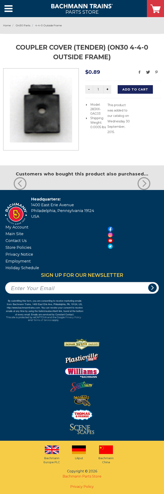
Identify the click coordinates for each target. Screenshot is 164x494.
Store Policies (18, 247)
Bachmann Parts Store (82, 476)
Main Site (14, 233)
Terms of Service (42, 320)
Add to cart (135, 89)
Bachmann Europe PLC (52, 460)
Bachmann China (106, 460)
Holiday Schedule (22, 268)
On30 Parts (23, 25)
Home (7, 25)
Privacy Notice (19, 254)
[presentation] (20, 183)
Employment (18, 261)
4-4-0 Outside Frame (48, 25)
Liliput (79, 458)
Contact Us (16, 240)
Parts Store (82, 12)
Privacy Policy (73, 317)
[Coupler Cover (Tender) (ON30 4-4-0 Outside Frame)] (41, 108)
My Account (17, 227)
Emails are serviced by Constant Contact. (52, 314)
